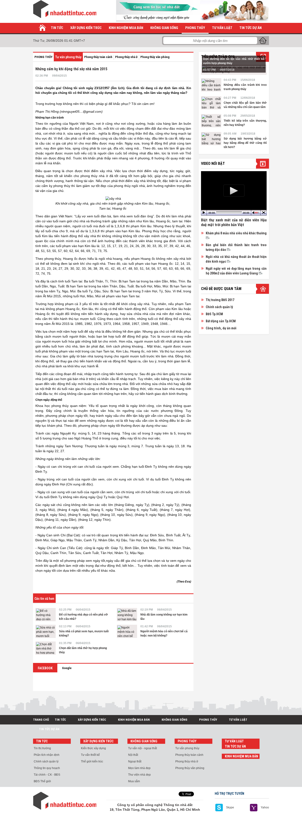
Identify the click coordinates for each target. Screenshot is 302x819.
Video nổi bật (213, 163)
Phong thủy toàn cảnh (98, 57)
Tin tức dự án (250, 28)
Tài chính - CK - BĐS (47, 774)
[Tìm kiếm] (262, 40)
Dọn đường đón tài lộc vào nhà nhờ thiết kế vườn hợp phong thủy (233, 61)
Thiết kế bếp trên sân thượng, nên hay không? (245, 123)
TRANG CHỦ (41, 719)
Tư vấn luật (222, 28)
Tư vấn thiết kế (90, 755)
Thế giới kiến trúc (92, 761)
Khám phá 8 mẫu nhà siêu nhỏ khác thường (236, 233)
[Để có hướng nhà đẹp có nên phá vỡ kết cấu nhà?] (45, 614)
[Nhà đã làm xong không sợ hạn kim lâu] (127, 614)
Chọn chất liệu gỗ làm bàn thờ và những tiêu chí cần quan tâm (245, 105)
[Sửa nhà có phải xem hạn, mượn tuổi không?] (45, 631)
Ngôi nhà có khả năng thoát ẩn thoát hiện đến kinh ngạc (236, 259)
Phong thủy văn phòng (154, 57)
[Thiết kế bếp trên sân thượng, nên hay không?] (211, 120)
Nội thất (133, 755)
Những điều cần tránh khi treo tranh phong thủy (245, 87)
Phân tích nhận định (46, 755)
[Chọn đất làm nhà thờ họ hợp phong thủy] (45, 648)
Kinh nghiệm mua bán (126, 28)
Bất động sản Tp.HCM (221, 321)
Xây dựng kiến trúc (86, 28)
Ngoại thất (134, 761)
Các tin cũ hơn (44, 598)
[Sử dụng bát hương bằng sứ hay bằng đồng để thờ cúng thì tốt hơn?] (211, 138)
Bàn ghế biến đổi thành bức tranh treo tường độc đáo (236, 247)
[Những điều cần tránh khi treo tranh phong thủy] (211, 84)
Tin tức (57, 28)
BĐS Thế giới (42, 781)
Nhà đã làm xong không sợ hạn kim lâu (164, 616)
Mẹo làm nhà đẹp (139, 768)
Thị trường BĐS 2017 (220, 300)
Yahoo (265, 807)
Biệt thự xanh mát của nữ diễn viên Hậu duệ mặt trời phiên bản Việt (234, 222)
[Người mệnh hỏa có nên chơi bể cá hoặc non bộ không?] (127, 631)
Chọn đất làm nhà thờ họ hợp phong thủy (83, 650)
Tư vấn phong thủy (68, 57)
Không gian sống (164, 28)
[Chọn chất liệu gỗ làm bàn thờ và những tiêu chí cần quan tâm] (211, 102)
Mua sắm (134, 781)
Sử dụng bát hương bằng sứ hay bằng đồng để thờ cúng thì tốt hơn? (245, 143)
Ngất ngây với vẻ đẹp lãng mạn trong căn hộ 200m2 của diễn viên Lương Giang (236, 271)
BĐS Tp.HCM (214, 314)
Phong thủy (195, 28)
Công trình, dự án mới (221, 328)
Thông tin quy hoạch (47, 768)
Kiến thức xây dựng (93, 748)
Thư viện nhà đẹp (139, 774)
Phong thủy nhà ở (126, 57)
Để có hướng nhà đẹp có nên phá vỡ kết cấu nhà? (83, 616)
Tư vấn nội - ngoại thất (142, 748)
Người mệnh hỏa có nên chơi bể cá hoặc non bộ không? (164, 633)
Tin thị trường (42, 748)
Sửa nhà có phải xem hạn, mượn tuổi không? (84, 633)
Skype (230, 807)
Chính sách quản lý (219, 307)
